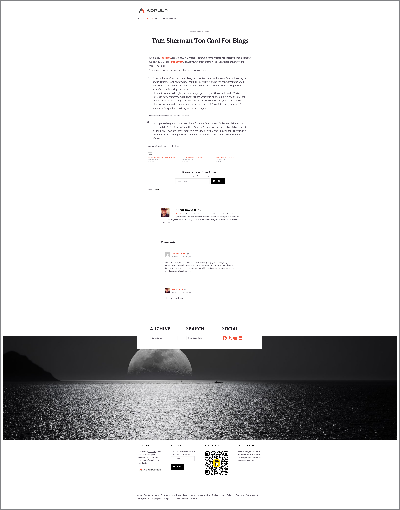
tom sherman (179, 254)
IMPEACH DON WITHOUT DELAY (225, 157)
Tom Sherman (176, 61)
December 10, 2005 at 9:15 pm (181, 257)
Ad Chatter (152, 452)
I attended (166, 57)
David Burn (180, 214)
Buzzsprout (151, 455)
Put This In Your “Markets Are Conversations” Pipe (161, 157)
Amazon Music (143, 460)
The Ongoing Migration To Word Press (192, 157)
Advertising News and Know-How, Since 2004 (249, 453)
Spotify (147, 457)
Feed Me (177, 467)
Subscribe (218, 181)
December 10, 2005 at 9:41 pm (181, 292)
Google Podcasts (155, 460)
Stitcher (154, 457)
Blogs (157, 189)
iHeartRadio (142, 463)
